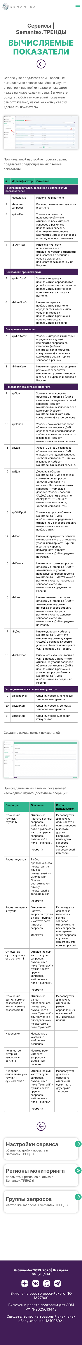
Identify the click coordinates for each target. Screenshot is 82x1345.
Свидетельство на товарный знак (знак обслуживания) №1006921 (41, 1318)
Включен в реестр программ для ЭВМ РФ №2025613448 (41, 1307)
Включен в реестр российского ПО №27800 (41, 1295)
